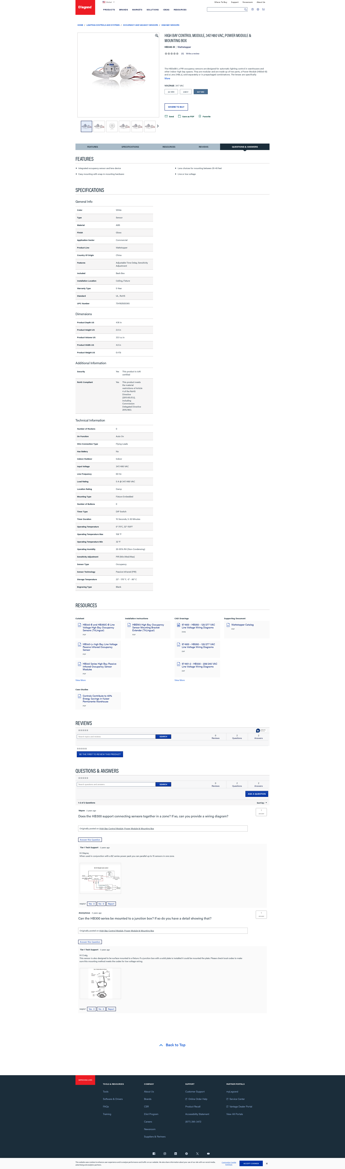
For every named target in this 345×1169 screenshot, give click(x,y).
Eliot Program (151, 1114)
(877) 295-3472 (193, 1121)
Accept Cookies (251, 1163)
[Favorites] (252, 9)
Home (80, 25)
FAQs (106, 1106)
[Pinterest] (186, 1154)
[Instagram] (164, 1154)
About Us (149, 1091)
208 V (185, 91)
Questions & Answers (245, 146)
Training (107, 1114)
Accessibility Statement (197, 1114)
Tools (105, 1091)
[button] (156, 35)
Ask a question (257, 793)
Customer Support (195, 1091)
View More (80, 680)
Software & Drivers (113, 1099)
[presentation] (100, 878)
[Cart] (263, 9)
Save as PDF (188, 116)
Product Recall (192, 1106)
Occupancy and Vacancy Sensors (140, 25)
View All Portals (234, 1114)
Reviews (203, 146)
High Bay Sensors (170, 25)
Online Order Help (197, 1099)
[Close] (267, 1163)
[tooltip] (261, 731)
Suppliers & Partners (154, 1136)
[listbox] (118, 75)
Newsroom (150, 1129)
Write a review (192, 53)
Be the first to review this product (101, 755)
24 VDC (171, 91)
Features (92, 147)
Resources (169, 146)
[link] (83, 730)
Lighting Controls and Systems (103, 25)
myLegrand (232, 1091)
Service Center (237, 1099)
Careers (148, 1121)
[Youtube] (208, 1154)
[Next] (157, 126)
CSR (146, 1106)
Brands (147, 1099)
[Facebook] (154, 1154)
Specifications (130, 146)
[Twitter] (197, 1154)
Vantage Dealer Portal (241, 1106)
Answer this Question (90, 839)
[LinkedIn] (175, 1154)
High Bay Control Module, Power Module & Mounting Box (126, 828)
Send (171, 116)
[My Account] (258, 9)
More (167, 78)
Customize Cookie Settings (229, 1163)
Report (111, 903)
